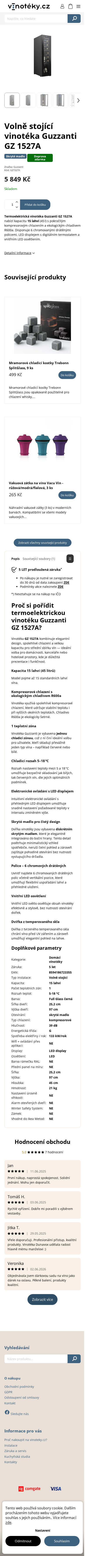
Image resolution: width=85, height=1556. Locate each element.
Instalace (10, 1445)
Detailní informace (17, 253)
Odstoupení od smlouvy (21, 1397)
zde (8, 1522)
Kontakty (10, 1462)
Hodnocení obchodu (42, 1142)
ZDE (66, 582)
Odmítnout (23, 1541)
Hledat (74, 18)
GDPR (8, 1392)
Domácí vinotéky (55, 959)
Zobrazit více (42, 1299)
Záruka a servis (15, 1451)
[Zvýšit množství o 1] (16, 202)
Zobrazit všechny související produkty (42, 543)
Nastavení (42, 1530)
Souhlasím (62, 1541)
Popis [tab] (15, 559)
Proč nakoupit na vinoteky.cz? (25, 1440)
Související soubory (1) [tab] (39, 559)
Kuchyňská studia (17, 1456)
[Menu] (78, 6)
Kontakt (9, 1403)
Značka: (13, 166)
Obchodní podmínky (19, 1386)
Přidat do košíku (35, 205)
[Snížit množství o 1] (16, 207)
